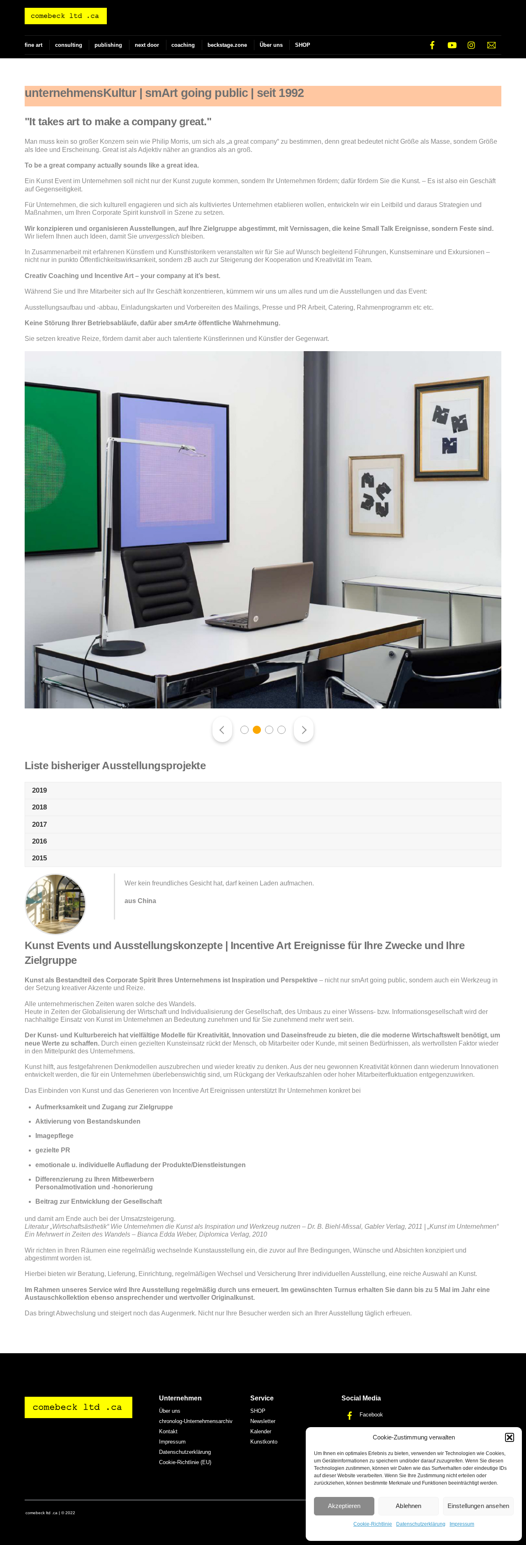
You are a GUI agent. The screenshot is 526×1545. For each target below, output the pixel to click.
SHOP (302, 45)
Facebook (370, 1415)
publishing (108, 45)
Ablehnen (408, 1505)
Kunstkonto (263, 1442)
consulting (68, 45)
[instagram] (472, 44)
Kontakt (168, 1431)
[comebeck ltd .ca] (66, 20)
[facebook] (432, 44)
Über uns (271, 45)
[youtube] (452, 44)
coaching (183, 45)
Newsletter (262, 1421)
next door (147, 45)
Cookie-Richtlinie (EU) (185, 1462)
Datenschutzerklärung (420, 1524)
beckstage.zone (227, 45)
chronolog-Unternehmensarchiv (196, 1421)
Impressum (462, 1524)
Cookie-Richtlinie (372, 1524)
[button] (509, 1437)
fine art (33, 45)
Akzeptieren (344, 1505)
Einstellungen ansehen (478, 1505)
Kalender (260, 1431)
